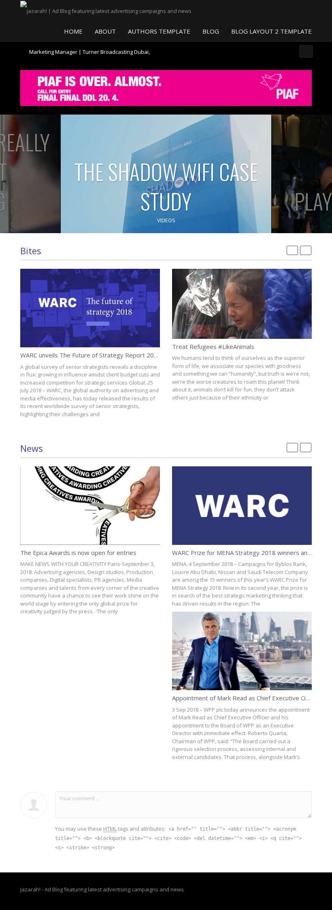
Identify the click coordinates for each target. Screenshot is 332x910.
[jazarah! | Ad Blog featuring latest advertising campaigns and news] (106, 10)
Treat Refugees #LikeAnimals (213, 346)
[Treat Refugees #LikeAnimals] (242, 304)
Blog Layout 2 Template (271, 31)
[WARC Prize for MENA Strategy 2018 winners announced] (242, 505)
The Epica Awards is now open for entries (78, 553)
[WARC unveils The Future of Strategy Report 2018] (90, 308)
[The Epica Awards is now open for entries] (90, 505)
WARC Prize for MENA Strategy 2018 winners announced (251, 553)
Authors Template (159, 31)
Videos (166, 220)
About (105, 31)
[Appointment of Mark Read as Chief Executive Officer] (242, 651)
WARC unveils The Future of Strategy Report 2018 (90, 355)
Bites (30, 251)
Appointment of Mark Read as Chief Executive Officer (246, 698)
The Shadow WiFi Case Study (166, 186)
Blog (210, 31)
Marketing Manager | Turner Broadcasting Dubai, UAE (89, 55)
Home (73, 31)
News (31, 448)
